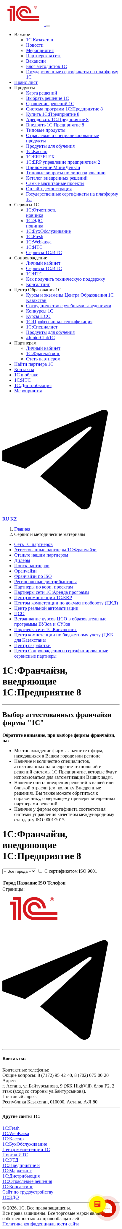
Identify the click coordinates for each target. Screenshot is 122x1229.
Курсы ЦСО (38, 316)
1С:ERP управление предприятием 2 (63, 162)
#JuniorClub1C (40, 337)
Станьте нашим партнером (41, 554)
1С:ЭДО (34, 223)
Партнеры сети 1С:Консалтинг (45, 629)
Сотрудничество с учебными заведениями (68, 305)
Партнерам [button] (25, 342)
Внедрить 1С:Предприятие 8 (55, 124)
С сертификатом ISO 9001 (70, 871)
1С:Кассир (36, 151)
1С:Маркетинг (17, 1170)
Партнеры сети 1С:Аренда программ (51, 592)
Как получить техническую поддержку (65, 279)
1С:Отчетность (41, 212)
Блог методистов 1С (46, 66)
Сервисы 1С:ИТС (44, 252)
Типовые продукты (45, 130)
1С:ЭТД (10, 1160)
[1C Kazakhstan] (24, 24)
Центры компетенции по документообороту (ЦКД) (66, 602)
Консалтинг (38, 284)
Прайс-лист (26, 82)
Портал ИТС (15, 1154)
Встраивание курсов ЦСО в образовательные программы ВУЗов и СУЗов (60, 621)
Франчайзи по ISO (33, 576)
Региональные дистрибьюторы (45, 581)
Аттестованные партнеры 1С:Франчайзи (55, 549)
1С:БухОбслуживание (48, 231)
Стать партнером (43, 358)
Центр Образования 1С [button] (37, 289)
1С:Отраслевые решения (27, 1181)
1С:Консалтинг (17, 1186)
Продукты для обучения (50, 146)
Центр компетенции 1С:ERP (43, 597)
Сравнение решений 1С (50, 103)
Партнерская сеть (43, 55)
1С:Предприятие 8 (21, 1165)
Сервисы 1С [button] (26, 204)
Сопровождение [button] (30, 257)
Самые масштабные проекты (55, 183)
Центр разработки (32, 645)
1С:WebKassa (15, 1133)
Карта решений (41, 92)
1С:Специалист (41, 326)
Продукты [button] (24, 87)
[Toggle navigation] (48, 26)
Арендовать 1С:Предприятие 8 (57, 119)
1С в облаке (26, 374)
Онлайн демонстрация (49, 188)
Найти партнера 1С (34, 364)
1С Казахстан (39, 39)
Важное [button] (22, 34)
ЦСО (19, 613)
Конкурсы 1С (39, 310)
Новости (35, 45)
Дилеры (22, 560)
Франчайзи (25, 570)
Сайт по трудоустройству (27, 1191)
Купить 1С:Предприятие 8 (52, 114)
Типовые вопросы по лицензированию (65, 172)
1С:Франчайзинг (43, 353)
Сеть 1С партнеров (33, 544)
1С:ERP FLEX (40, 156)
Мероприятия (40, 50)
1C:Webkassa (39, 241)
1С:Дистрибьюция (33, 385)
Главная (22, 528)
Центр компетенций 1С (26, 1149)
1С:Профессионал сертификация (59, 321)
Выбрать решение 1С (47, 98)
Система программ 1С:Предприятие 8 (64, 108)
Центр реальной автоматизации (46, 608)
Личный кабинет (43, 263)
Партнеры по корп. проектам (43, 586)
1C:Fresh (34, 236)
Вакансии (36, 61)
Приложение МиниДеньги (53, 167)
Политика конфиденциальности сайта (40, 1223)
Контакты (24, 369)
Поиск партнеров (31, 565)
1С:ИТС (34, 247)
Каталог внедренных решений (57, 178)
